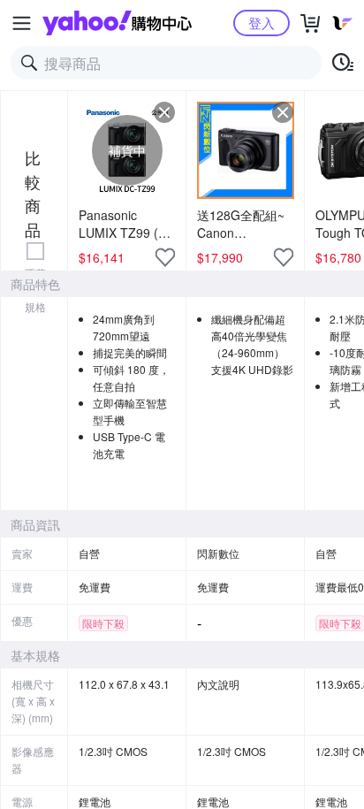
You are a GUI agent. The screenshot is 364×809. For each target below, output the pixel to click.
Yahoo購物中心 (117, 23)
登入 (261, 22)
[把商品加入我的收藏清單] (165, 257)
